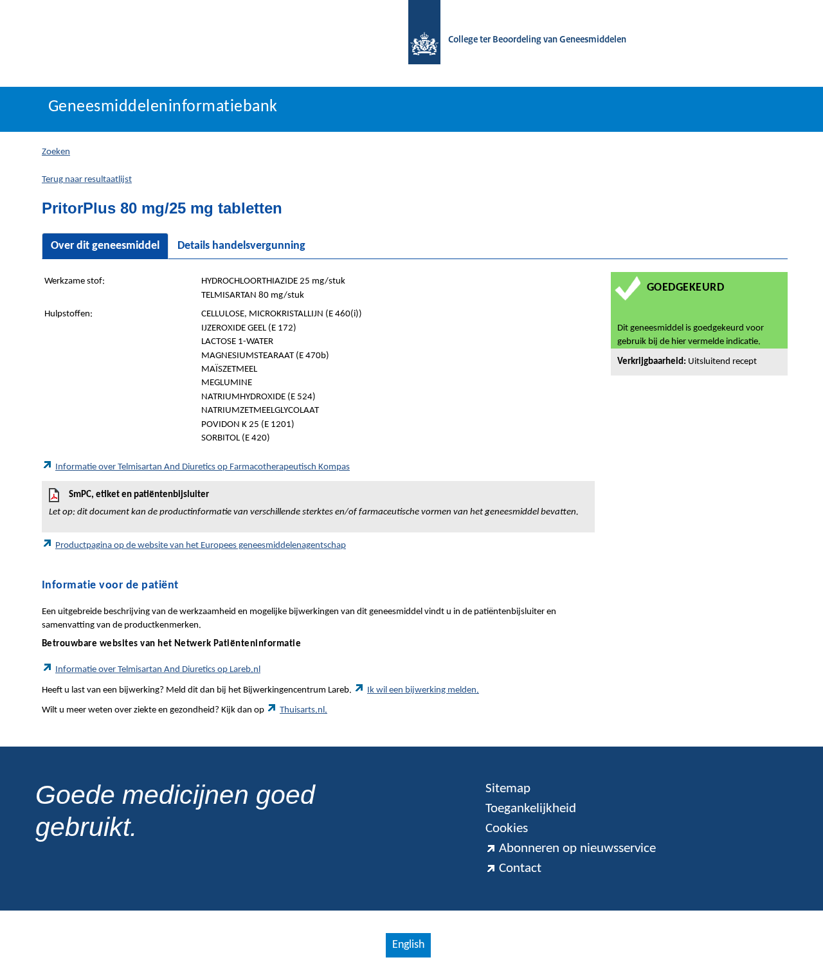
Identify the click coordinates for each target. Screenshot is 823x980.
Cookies (506, 828)
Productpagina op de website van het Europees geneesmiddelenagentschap (200, 545)
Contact (520, 868)
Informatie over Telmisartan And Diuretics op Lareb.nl (157, 670)
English (408, 945)
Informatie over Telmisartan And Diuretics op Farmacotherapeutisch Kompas (202, 467)
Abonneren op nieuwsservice (577, 848)
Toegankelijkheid (530, 808)
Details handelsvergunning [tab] (241, 246)
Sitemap (507, 788)
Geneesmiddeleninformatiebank (163, 107)
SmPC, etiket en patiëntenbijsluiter (314, 503)
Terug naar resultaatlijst (87, 180)
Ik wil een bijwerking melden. (423, 690)
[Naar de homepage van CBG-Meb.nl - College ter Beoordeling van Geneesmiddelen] (417, 40)
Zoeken (56, 152)
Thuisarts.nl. (303, 710)
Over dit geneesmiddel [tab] (105, 246)
